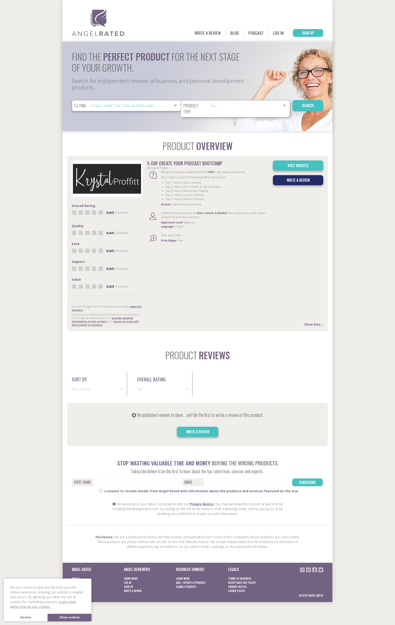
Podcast (256, 33)
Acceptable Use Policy (242, 582)
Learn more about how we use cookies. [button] (43, 604)
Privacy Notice (202, 504)
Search (308, 105)
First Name (82, 482)
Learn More (131, 578)
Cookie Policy (236, 591)
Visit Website (298, 165)
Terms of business (239, 578)
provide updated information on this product (102, 319)
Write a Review (208, 33)
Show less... (313, 324)
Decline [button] (25, 617)
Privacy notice (237, 587)
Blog (234, 33)
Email (188, 482)
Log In (278, 33)
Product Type (190, 109)
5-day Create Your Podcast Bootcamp (184, 163)
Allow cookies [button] (69, 617)
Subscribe (307, 482)
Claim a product (186, 587)
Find (82, 106)
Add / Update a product (191, 582)
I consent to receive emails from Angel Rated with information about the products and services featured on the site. (201, 491)
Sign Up (308, 33)
